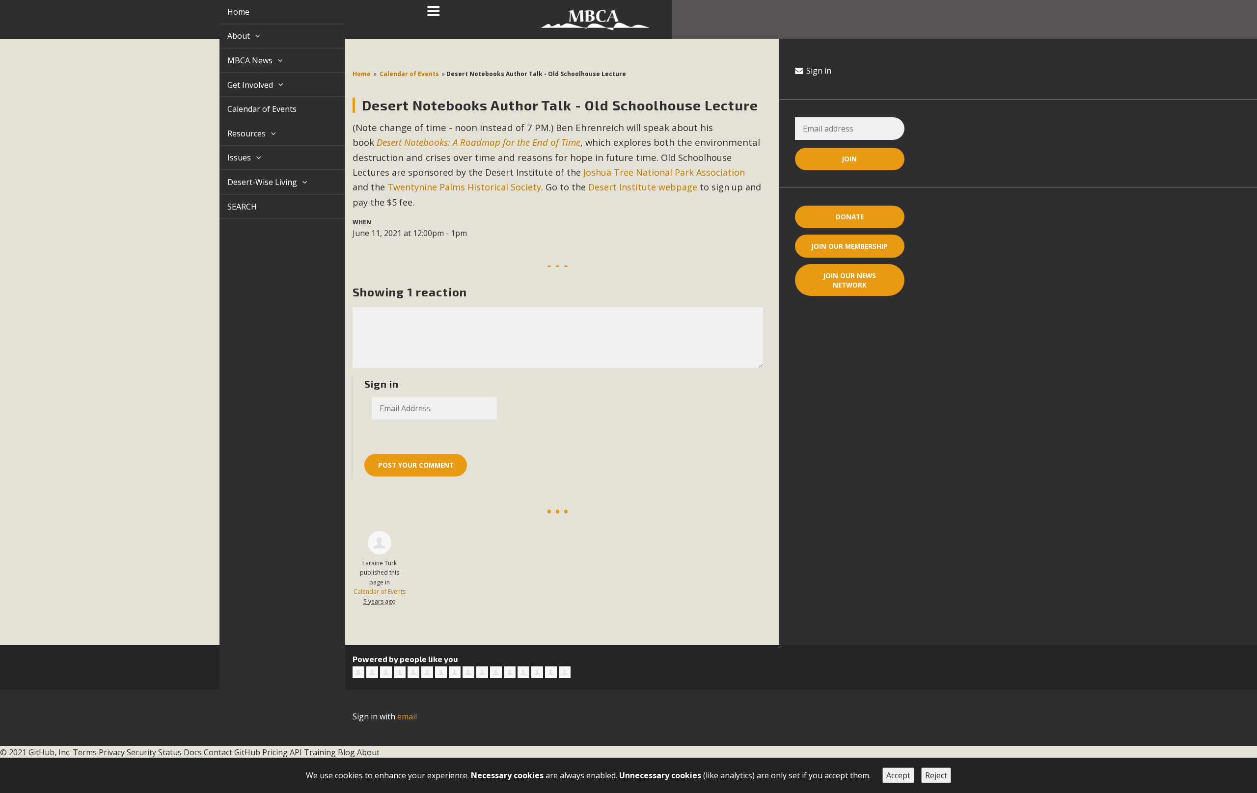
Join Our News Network (849, 280)
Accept (898, 775)
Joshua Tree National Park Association (664, 172)
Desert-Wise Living (252, 182)
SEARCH (231, 206)
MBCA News (239, 60)
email (407, 716)
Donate (850, 216)
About (228, 35)
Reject (936, 775)
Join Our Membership (850, 246)
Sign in (817, 70)
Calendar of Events (250, 109)
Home (227, 11)
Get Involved (240, 84)
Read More (628, 751)
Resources (236, 133)
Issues (229, 157)
